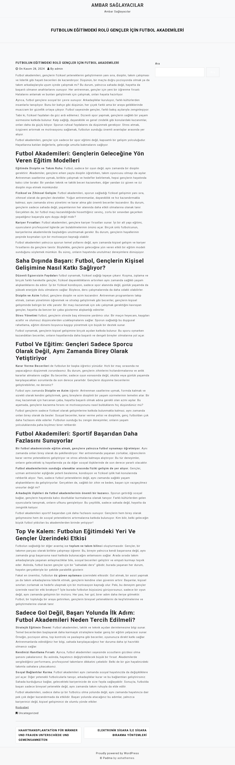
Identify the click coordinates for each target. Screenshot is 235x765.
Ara (157, 63)
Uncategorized (29, 713)
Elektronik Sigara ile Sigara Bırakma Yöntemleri (122, 733)
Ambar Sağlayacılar (117, 5)
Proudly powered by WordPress (117, 753)
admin (59, 68)
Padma (108, 758)
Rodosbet (22, 707)
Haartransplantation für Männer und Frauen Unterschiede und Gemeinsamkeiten (48, 735)
